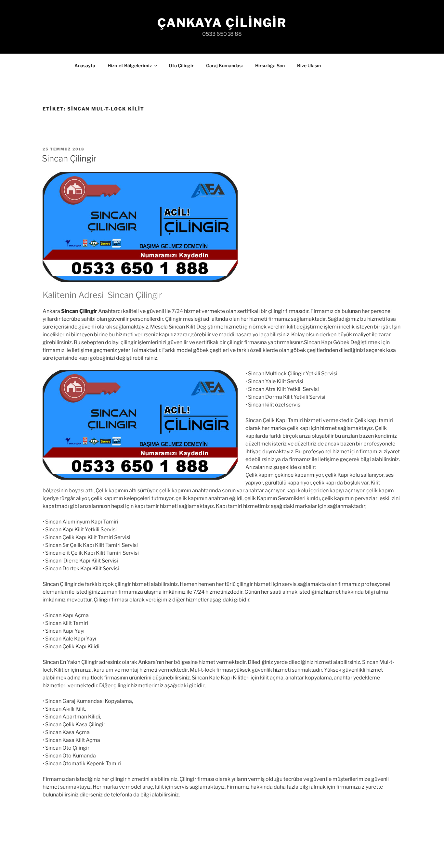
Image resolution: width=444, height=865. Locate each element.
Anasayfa (84, 65)
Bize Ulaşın (309, 65)
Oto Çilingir (181, 65)
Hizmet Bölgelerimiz (130, 65)
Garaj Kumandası (224, 65)
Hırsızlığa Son (270, 65)
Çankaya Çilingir (222, 23)
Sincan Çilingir (69, 158)
